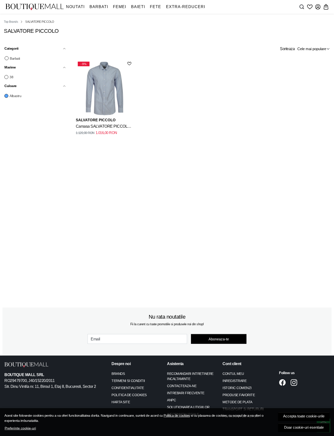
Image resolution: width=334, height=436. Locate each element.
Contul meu (233, 374)
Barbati (98, 7)
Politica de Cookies (129, 395)
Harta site (120, 402)
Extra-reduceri (185, 7)
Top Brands (11, 21)
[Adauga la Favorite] (129, 64)
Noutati (75, 7)
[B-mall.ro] (34, 6)
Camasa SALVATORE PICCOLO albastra (103, 127)
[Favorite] (309, 7)
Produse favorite (239, 395)
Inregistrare (234, 381)
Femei (119, 7)
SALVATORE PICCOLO (96, 120)
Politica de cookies (177, 415)
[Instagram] (295, 382)
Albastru (15, 96)
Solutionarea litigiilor (188, 407)
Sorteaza (287, 49)
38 (11, 77)
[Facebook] (284, 382)
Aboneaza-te (219, 339)
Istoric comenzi (237, 388)
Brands (118, 374)
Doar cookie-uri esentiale (304, 427)
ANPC (171, 400)
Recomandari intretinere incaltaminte (190, 376)
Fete (155, 7)
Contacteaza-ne (181, 386)
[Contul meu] (318, 7)
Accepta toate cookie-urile (303, 416)
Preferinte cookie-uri (20, 428)
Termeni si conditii (128, 381)
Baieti (138, 7)
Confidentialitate (127, 388)
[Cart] (326, 7)
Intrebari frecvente (185, 393)
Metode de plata (237, 402)
